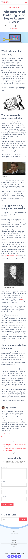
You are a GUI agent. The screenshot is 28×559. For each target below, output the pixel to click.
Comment (4, 467)
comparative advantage (10, 255)
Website (3, 496)
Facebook (4, 434)
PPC (16, 299)
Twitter (11, 434)
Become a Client (14, 533)
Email (3, 489)
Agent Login (14, 542)
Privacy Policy (14, 544)
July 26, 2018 (20, 26)
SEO (21, 299)
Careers (14, 540)
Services (14, 551)
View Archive (5, 437)
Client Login (14, 535)
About (14, 538)
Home (14, 531)
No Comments (15, 28)
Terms (14, 546)
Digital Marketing (14, 7)
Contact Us (14, 548)
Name (3, 481)
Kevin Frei (11, 26)
